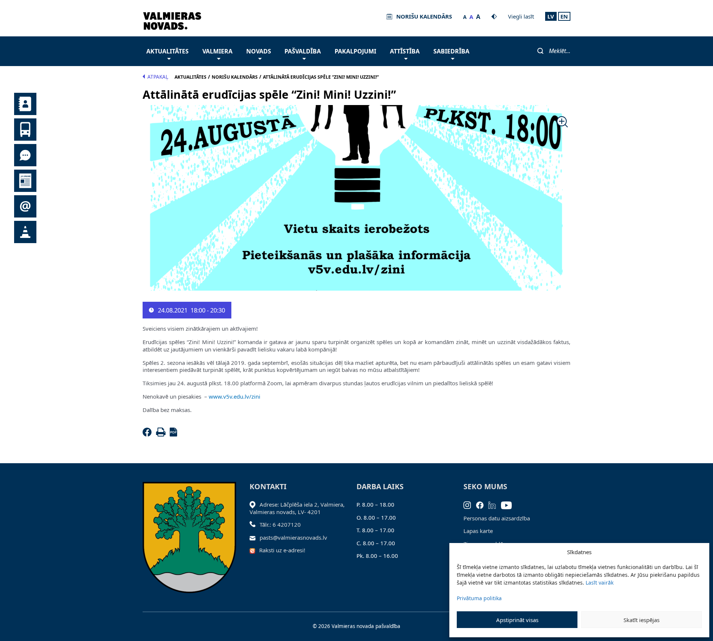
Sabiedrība (451, 51)
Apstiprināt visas (517, 620)
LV (550, 16)
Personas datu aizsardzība (496, 518)
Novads (258, 51)
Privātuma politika (479, 598)
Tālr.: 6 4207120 (280, 524)
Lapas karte (478, 530)
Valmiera (217, 51)
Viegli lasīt (521, 16)
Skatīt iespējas (642, 620)
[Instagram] (469, 504)
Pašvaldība (302, 51)
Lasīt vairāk (599, 582)
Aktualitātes (167, 51)
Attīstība (405, 51)
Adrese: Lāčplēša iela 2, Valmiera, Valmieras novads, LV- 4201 (297, 508)
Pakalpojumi (355, 51)
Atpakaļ (157, 76)
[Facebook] (148, 434)
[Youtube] (509, 504)
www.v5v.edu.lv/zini (234, 396)
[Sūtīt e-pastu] (255, 537)
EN (564, 16)
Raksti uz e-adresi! (282, 550)
